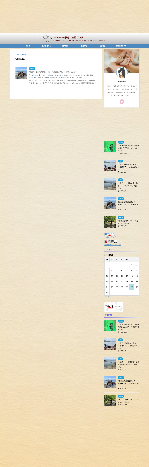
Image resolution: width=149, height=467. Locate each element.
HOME (28, 46)
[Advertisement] (70, 16)
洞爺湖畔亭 (61, 77)
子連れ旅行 (37, 77)
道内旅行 (65, 46)
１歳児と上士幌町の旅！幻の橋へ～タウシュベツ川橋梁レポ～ (128, 186)
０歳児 (80, 77)
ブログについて (121, 46)
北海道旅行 (78, 75)
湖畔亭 (72, 77)
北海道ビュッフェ (68, 75)
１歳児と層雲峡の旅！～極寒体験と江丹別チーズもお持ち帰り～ (128, 148)
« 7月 (106, 297)
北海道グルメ (58, 75)
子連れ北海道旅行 (88, 75)
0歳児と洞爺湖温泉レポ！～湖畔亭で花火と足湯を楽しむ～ (53, 72)
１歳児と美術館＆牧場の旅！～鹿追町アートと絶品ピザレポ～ (128, 167)
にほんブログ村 (110, 237)
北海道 (51, 75)
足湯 (76, 77)
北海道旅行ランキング (112, 245)
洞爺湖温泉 (53, 77)
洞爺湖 (47, 77)
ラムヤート (44, 75)
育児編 (102, 46)
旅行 (42, 77)
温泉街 (67, 77)
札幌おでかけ (46, 46)
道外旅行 (84, 46)
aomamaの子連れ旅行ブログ (68, 37)
